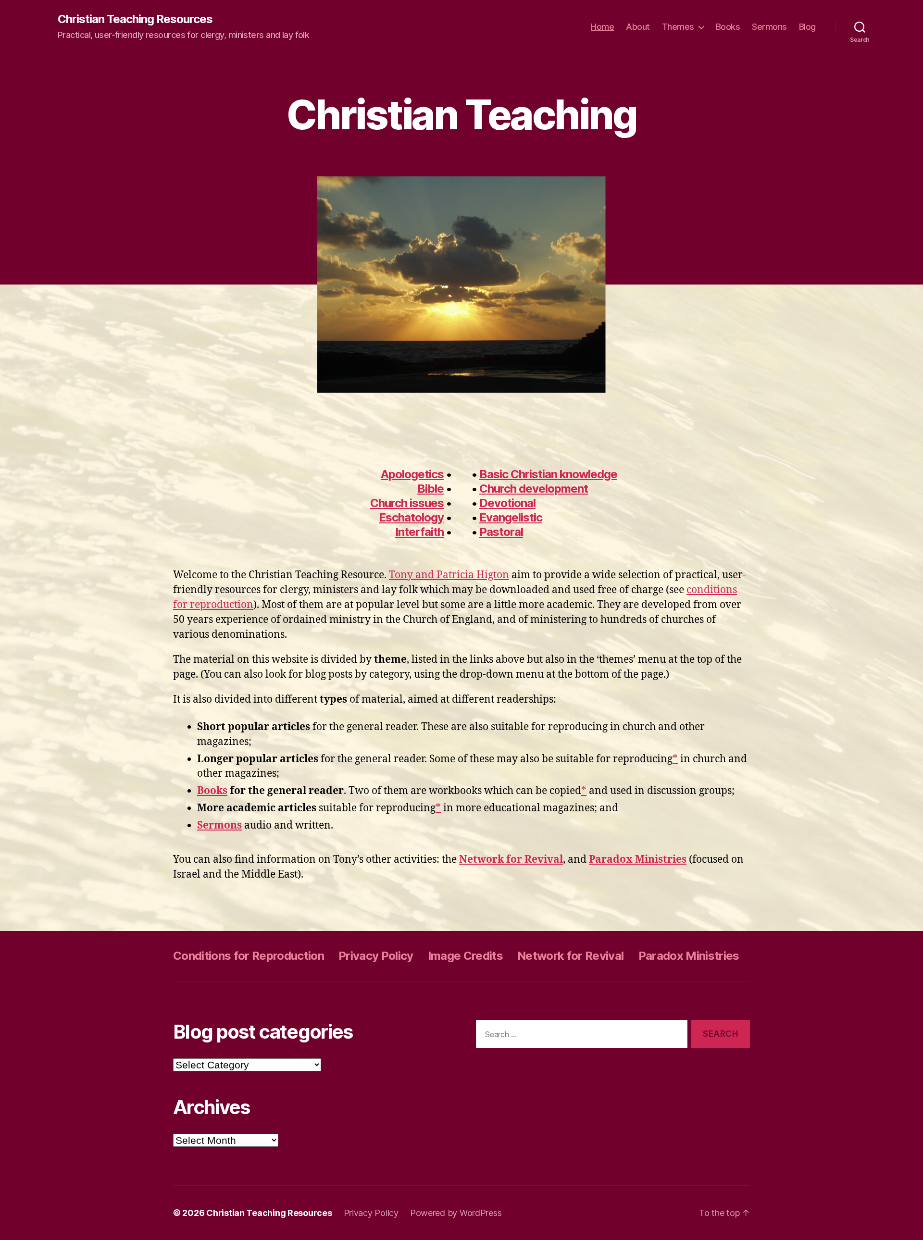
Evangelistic (510, 517)
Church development (533, 489)
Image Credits (465, 956)
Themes (678, 27)
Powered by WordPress (456, 1213)
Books (728, 27)
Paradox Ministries (688, 956)
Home (602, 27)
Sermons (769, 27)
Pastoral (501, 532)
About (638, 27)
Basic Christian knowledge (548, 474)
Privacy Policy (375, 956)
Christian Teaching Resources (135, 19)
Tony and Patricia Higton (449, 575)
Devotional (507, 503)
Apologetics (412, 474)
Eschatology (411, 517)
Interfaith (419, 532)
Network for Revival (570, 956)
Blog (807, 27)
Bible (430, 489)
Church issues (407, 503)
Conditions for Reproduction (248, 956)
